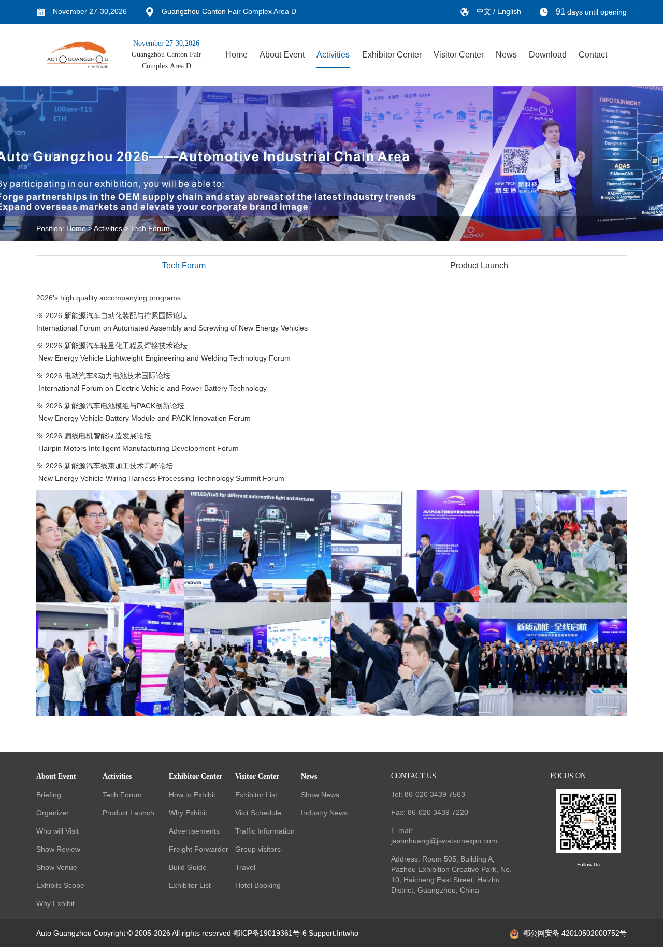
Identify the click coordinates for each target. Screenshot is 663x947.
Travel (245, 867)
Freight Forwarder (198, 849)
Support (322, 933)
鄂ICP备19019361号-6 (270, 933)
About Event (282, 54)
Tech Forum (150, 228)
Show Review (58, 849)
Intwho (347, 933)
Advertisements (194, 831)
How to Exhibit (192, 795)
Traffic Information (265, 831)
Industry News (324, 813)
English (509, 11)
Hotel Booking (258, 885)
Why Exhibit (55, 903)
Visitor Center (459, 54)
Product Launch (479, 265)
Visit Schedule (258, 813)
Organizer (52, 813)
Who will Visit (57, 831)
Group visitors (258, 849)
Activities (333, 54)
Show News (320, 795)
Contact (593, 54)
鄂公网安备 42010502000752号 (575, 933)
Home (236, 54)
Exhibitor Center (392, 54)
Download (548, 54)
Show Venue (56, 867)
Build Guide (188, 867)
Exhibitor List (190, 885)
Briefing (48, 795)
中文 (485, 11)
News (506, 54)
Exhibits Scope (60, 885)
